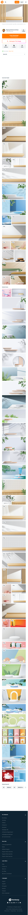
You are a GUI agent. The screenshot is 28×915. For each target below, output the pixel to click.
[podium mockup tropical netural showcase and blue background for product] (13, 740)
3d (3, 904)
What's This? (11, 51)
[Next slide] (23, 904)
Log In (22, 2)
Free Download (14, 36)
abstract (9, 904)
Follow (23, 31)
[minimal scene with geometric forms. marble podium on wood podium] (8, 283)
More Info (5, 53)
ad (14, 904)
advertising (20, 904)
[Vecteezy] (2, 2)
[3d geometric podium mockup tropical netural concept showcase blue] (13, 778)
